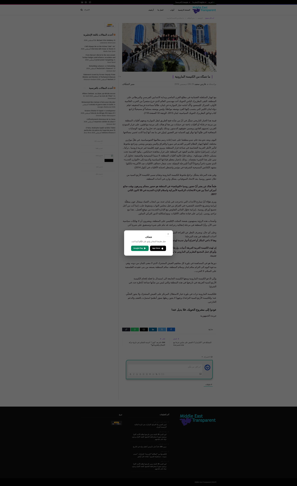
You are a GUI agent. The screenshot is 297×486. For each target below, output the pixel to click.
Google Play (138, 248)
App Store (156, 248)
